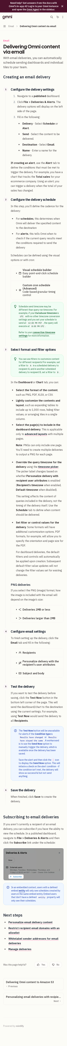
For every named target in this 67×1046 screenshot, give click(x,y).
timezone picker (48, 466)
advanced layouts (36, 434)
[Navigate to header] (6, 89)
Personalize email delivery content (30, 922)
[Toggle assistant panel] (57, 17)
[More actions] (62, 17)
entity (22, 890)
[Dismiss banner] (62, 6)
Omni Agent (33, 9)
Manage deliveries (19, 949)
